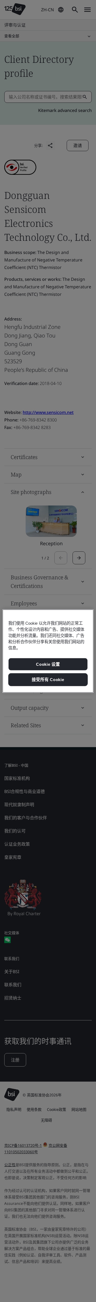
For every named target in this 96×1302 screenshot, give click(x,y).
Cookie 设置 (48, 664)
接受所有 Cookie (48, 679)
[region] (48, 651)
